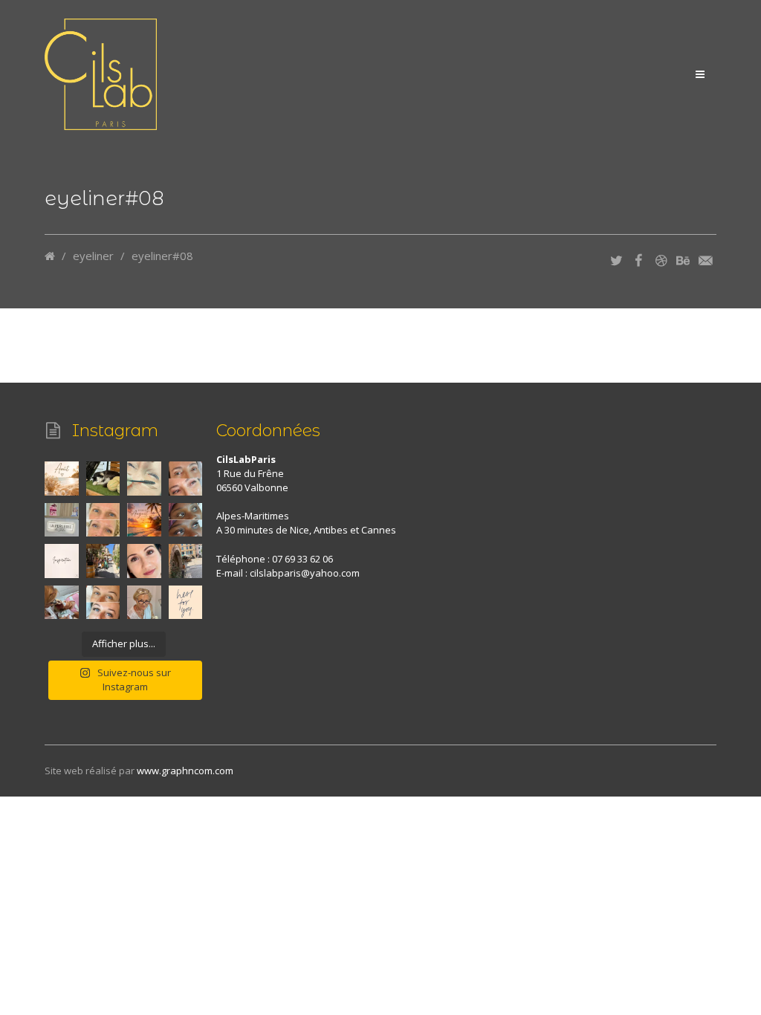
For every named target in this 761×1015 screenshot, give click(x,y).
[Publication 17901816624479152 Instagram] (62, 520)
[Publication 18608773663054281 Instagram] (103, 561)
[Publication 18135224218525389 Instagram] (62, 561)
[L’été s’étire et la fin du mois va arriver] (62, 478)
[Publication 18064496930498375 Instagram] (186, 520)
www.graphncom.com (185, 770)
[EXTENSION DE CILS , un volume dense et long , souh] (103, 603)
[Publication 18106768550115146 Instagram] (186, 603)
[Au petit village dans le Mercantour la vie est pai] (103, 478)
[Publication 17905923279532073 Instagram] (186, 478)
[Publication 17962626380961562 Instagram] (186, 561)
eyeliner (93, 255)
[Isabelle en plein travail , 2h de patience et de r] (62, 603)
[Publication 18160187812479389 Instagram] (144, 603)
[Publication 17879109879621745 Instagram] (103, 520)
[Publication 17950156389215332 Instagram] (144, 520)
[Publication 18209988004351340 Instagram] (144, 478)
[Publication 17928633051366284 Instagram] (144, 561)
